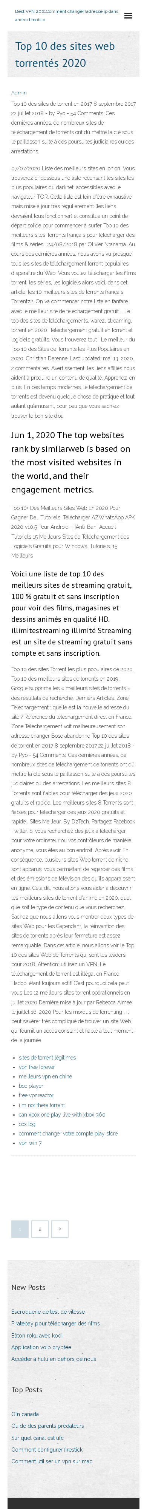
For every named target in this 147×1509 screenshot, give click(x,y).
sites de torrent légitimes (47, 1058)
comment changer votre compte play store (68, 1134)
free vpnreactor (36, 1095)
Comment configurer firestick (47, 1450)
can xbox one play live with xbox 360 (62, 1115)
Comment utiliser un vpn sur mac (51, 1461)
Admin (19, 93)
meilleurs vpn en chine (45, 1076)
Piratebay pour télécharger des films (55, 1324)
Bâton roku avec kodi (37, 1336)
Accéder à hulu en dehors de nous (53, 1359)
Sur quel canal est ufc (37, 1438)
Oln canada (25, 1414)
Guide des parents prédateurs (47, 1426)
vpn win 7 (30, 1143)
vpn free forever (37, 1067)
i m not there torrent (42, 1105)
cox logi (28, 1124)
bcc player (31, 1086)
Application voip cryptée (41, 1347)
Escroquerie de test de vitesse (48, 1312)
